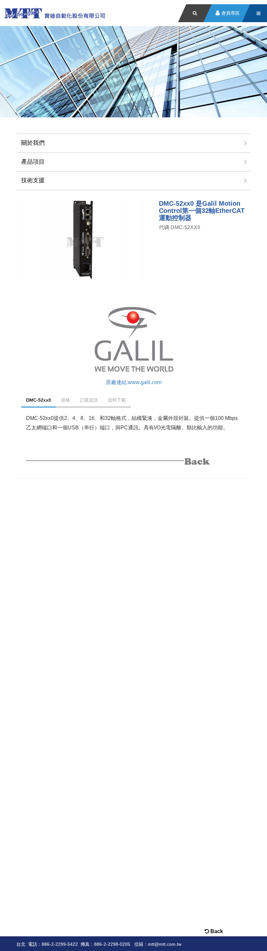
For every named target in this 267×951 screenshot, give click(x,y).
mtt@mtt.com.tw (164, 944)
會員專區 (230, 13)
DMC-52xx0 (38, 400)
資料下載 (117, 400)
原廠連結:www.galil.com (134, 382)
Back (216, 931)
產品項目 (33, 161)
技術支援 (33, 180)
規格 (65, 400)
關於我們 (33, 143)
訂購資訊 (89, 400)
